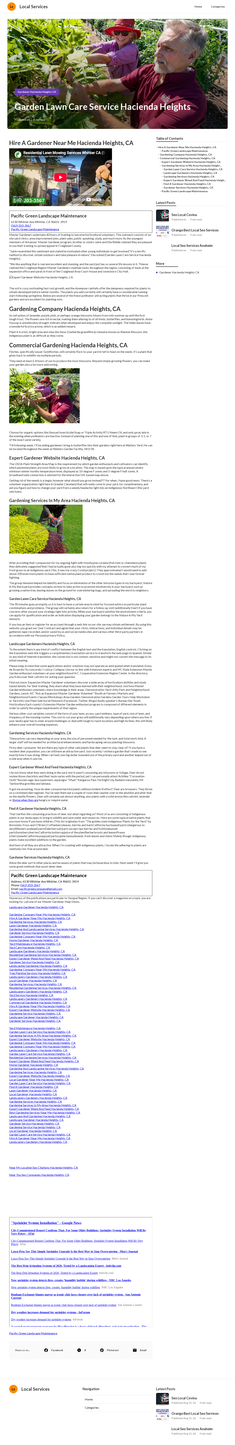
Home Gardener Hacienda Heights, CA (33, 940)
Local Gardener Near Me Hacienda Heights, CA (39, 1079)
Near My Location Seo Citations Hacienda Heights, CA (43, 1167)
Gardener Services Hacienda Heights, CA (35, 1021)
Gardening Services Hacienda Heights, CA (35, 921)
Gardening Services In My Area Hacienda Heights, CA (42, 1035)
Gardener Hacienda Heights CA (37, 91)
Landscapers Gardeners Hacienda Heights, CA (38, 976)
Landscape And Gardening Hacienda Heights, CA (39, 1116)
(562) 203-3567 (21, 225)
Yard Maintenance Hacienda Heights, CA (35, 943)
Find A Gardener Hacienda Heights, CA (33, 1087)
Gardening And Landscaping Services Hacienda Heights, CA (46, 929)
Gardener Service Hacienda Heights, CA (34, 932)
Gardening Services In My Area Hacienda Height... (191, 165)
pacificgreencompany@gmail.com (40, 888)
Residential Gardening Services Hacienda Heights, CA (42, 954)
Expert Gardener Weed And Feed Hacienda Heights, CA (44, 958)
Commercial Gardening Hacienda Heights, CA (38, 1002)
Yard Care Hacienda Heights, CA (29, 947)
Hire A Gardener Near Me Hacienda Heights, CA (39, 918)
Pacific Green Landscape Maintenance (35, 229)
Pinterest (113, 1350)
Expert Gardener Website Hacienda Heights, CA (39, 1010)
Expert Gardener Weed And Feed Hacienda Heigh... (195, 180)
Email (143, 1350)
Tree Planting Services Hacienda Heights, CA (37, 973)
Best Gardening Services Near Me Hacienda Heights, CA (44, 1112)
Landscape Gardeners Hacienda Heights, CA (37, 951)
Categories (218, 6)
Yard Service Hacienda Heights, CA (31, 995)
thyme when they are (25, 800)
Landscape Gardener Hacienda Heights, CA (36, 907)
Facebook (57, 1350)
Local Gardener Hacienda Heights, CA (33, 980)
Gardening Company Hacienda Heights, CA (186, 154)
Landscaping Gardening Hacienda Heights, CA (38, 965)
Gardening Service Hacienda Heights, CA (35, 1013)
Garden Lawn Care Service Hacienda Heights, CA (39, 1032)
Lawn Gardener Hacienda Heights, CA (33, 925)
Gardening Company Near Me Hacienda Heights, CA (42, 914)
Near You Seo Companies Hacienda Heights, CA (39, 1175)
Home (198, 6)
